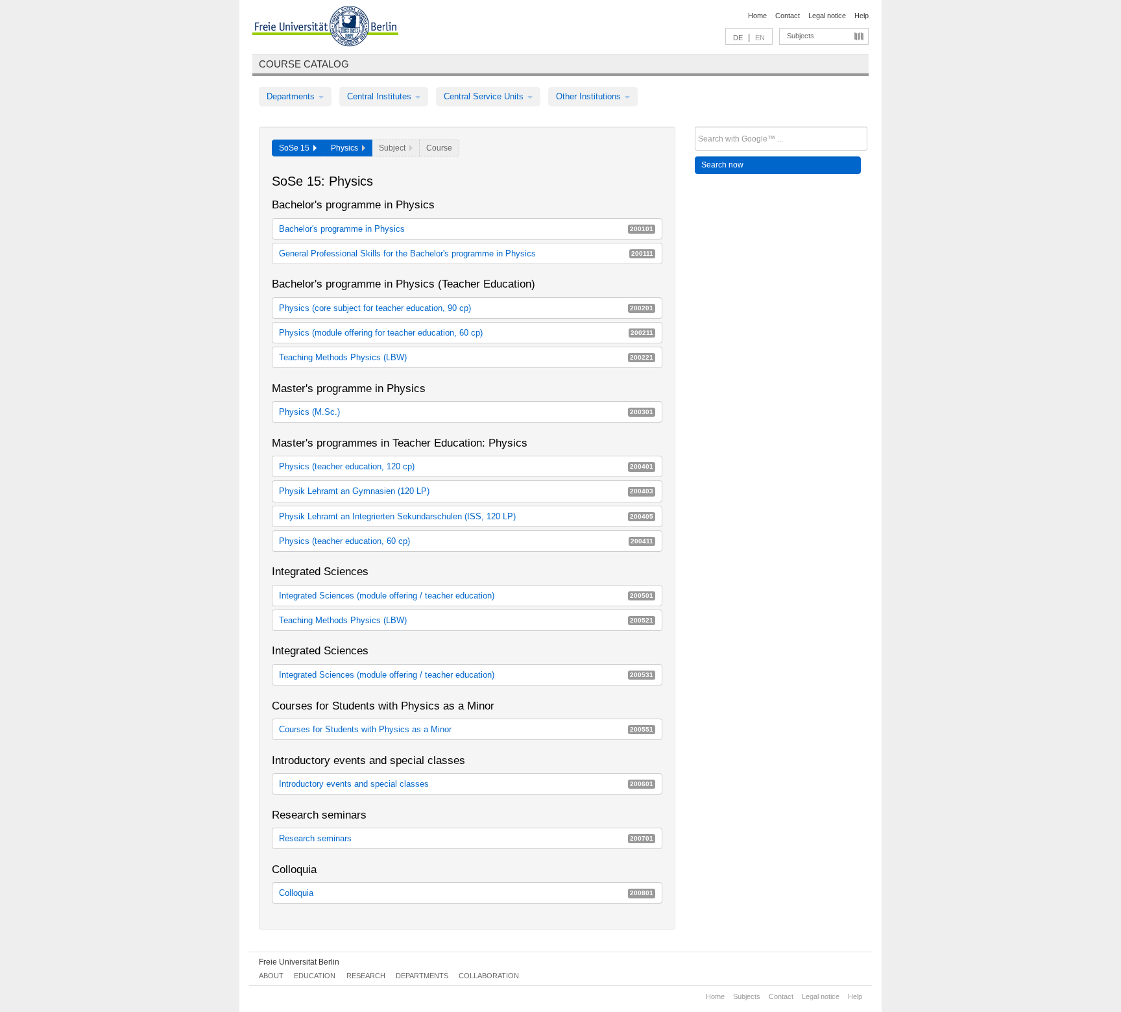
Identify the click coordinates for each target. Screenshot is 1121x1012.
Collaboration (489, 976)
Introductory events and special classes (466, 784)
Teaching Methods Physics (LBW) (466, 357)
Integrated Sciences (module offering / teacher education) (466, 595)
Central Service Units (485, 96)
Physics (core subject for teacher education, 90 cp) (466, 308)
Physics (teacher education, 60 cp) (466, 541)
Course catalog (304, 63)
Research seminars (466, 838)
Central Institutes (380, 96)
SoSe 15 (296, 148)
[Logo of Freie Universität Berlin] (325, 28)
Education (314, 976)
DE (738, 38)
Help (861, 15)
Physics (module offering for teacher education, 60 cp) (466, 333)
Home (757, 15)
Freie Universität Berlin (299, 962)
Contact (787, 15)
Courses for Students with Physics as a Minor (466, 729)
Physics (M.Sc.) (466, 412)
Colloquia (466, 893)
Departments (292, 96)
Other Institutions (589, 96)
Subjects (800, 36)
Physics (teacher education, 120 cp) (466, 466)
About (271, 976)
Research (365, 976)
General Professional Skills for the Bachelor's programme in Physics (466, 253)
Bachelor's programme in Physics (466, 229)
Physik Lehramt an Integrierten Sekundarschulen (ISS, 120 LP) (466, 516)
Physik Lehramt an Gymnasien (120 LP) (466, 491)
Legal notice (827, 15)
